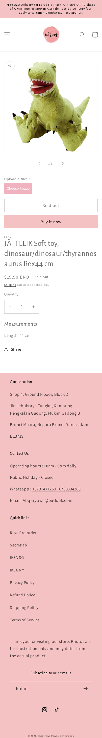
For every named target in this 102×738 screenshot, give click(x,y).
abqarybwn (44, 736)
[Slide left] (39, 163)
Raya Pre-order (23, 532)
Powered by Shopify (62, 736)
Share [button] (16, 349)
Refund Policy (22, 594)
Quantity (11, 294)
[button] (7, 34)
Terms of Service (25, 620)
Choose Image (18, 188)
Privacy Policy (22, 582)
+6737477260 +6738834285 (56, 489)
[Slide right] (62, 163)
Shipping (10, 284)
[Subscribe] (85, 688)
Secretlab (18, 545)
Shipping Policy (24, 607)
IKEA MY (17, 570)
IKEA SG (17, 557)
